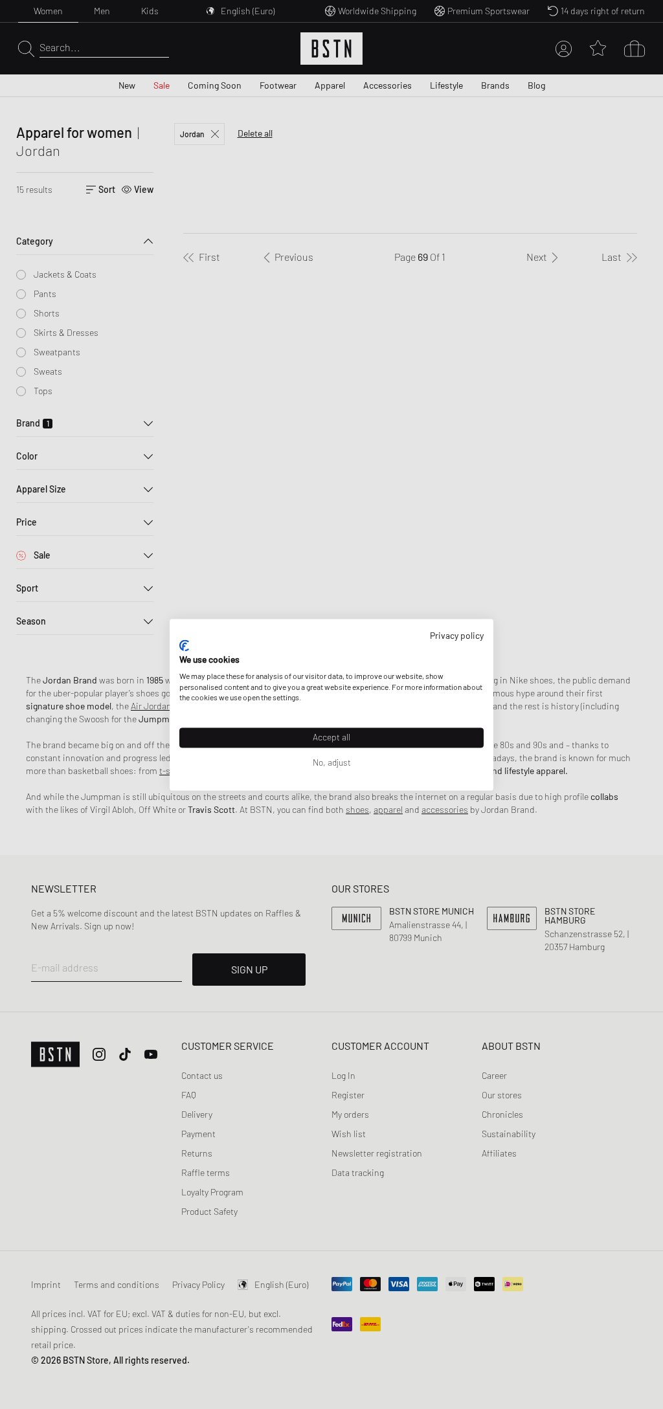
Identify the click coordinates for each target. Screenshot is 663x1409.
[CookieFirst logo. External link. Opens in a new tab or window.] (184, 646)
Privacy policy (457, 635)
